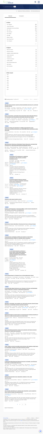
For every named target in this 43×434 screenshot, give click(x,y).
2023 (8, 87)
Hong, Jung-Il (25, 307)
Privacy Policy (5, 418)
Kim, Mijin (8, 35)
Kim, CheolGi (9, 33)
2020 (8, 78)
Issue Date (26, 99)
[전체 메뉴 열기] (39, 2)
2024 (8, 82)
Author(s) (35, 99)
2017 (8, 89)
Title (31, 99)
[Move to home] (16, 11)
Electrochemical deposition (12, 62)
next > (36, 44)
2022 (8, 76)
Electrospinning (9, 66)
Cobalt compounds (10, 55)
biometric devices (10, 51)
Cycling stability (9, 60)
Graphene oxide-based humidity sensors (13, 199)
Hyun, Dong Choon (10, 39)
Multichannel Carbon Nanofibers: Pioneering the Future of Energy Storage (20, 224)
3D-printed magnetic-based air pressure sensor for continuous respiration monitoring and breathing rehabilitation (18, 180)
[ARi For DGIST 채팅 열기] (40, 431)
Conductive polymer (10, 58)
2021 (8, 74)
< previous (7, 69)
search (35, 2)
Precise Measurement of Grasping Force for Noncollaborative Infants (19, 275)
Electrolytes (9, 64)
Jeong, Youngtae (28, 108)
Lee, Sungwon (9, 24)
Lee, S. (7, 318)
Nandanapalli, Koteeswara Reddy (13, 28)
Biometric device (10, 49)
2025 (8, 80)
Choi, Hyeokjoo (9, 31)
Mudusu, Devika (9, 37)
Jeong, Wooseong (10, 26)
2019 (8, 85)
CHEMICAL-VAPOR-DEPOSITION (12, 53)
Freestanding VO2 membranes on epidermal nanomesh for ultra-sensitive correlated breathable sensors (18, 157)
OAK (21, 420)
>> (25, 404)
